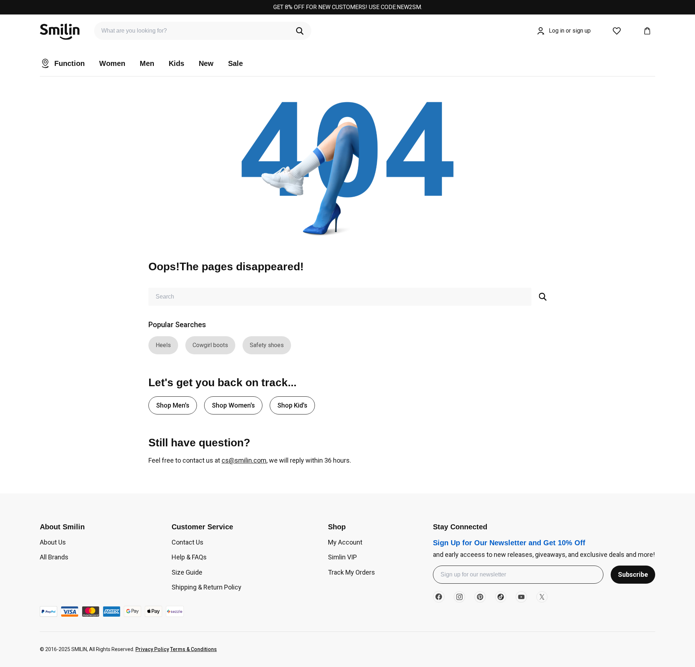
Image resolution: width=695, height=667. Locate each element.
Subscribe (633, 574)
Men (147, 63)
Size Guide (187, 572)
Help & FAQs (189, 557)
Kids (176, 63)
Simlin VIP (342, 557)
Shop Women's (233, 405)
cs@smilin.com (244, 460)
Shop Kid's (292, 405)
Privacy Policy (152, 649)
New (206, 63)
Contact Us (187, 542)
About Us (53, 542)
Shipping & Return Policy (206, 587)
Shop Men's (172, 405)
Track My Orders (351, 572)
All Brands (54, 557)
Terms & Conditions (193, 649)
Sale (235, 63)
